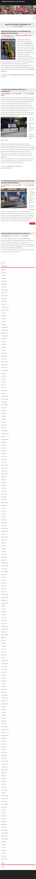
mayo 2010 (3, 747)
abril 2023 (3, 321)
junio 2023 (3, 315)
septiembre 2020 (5, 405)
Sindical (12, 37)
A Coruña (8, 37)
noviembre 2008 (4, 798)
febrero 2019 (4, 459)
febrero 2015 (4, 591)
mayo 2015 (3, 583)
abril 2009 (3, 784)
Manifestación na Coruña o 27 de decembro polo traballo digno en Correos (15, 32)
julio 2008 (3, 810)
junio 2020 (3, 413)
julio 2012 (3, 675)
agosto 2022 (4, 338)
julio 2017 (3, 508)
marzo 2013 (3, 652)
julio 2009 (3, 775)
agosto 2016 (4, 540)
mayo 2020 (3, 416)
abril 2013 (3, 649)
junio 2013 (3, 643)
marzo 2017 (3, 520)
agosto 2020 (4, 407)
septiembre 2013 (5, 634)
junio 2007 (3, 847)
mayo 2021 (3, 382)
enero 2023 (3, 324)
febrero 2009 (4, 790)
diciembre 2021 (4, 361)
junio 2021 (3, 379)
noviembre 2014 (4, 597)
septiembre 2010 (5, 735)
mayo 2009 (3, 781)
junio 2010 (3, 744)
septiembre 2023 (5, 310)
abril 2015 (3, 586)
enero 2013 (3, 657)
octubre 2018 (4, 471)
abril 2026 (3, 275)
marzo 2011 (3, 718)
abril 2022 (3, 350)
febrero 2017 (4, 522)
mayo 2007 (3, 850)
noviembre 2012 (4, 663)
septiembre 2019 (5, 439)
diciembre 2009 (4, 761)
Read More (32, 223)
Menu (18, 15)
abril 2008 (3, 818)
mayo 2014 (3, 612)
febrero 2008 (4, 824)
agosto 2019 (4, 442)
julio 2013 (3, 640)
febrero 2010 (4, 755)
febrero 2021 (4, 390)
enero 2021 (3, 393)
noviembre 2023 (4, 307)
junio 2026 (3, 272)
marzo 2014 (3, 617)
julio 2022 (3, 341)
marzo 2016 (3, 554)
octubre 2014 (4, 600)
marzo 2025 (3, 281)
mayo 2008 (3, 816)
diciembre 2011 (4, 695)
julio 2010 (3, 741)
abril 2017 (3, 517)
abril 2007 (3, 853)
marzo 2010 (3, 752)
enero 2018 (3, 497)
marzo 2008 (3, 821)
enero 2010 (3, 758)
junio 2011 (3, 709)
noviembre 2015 (4, 566)
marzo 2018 (3, 491)
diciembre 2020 (4, 396)
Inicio (14, 26)
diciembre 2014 (4, 594)
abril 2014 (3, 614)
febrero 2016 (4, 557)
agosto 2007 (4, 841)
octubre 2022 (4, 333)
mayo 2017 (3, 514)
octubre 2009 (4, 767)
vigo (17, 236)
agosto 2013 (4, 637)
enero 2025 (3, 287)
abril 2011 (3, 715)
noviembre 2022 (4, 330)
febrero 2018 (4, 494)
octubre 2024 (4, 293)
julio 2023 (3, 313)
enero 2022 (3, 359)
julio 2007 (3, 844)
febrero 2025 (4, 284)
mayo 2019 (3, 451)
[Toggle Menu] (34, 17)
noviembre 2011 (4, 698)
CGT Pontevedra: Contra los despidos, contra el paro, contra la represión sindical (17, 182)
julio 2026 (3, 270)
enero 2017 (3, 525)
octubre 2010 (4, 732)
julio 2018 (3, 479)
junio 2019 (3, 448)
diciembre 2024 (4, 290)
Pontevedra (31, 93)
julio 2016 (3, 543)
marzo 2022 (3, 353)
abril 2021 (3, 384)
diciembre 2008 (4, 795)
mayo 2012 (3, 680)
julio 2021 (3, 376)
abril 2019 (3, 453)
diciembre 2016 (4, 528)
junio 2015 (3, 580)
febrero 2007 (4, 859)
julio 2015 (3, 577)
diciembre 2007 (4, 830)
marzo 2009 (3, 787)
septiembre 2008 (5, 804)
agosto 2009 (4, 772)
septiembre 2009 (5, 770)
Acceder (3, 867)
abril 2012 (3, 683)
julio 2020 (3, 410)
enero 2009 (3, 793)
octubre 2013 (4, 632)
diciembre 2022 (4, 327)
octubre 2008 (4, 801)
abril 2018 (3, 488)
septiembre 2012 (5, 669)
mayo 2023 (3, 318)
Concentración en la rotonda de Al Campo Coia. (15, 233)
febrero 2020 (4, 425)
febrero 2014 (4, 620)
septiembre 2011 (5, 704)
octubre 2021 (4, 367)
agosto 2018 (4, 476)
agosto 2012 (4, 672)
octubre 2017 (4, 499)
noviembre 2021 (4, 364)
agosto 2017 (4, 505)
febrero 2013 (4, 655)
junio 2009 (3, 778)
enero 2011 (3, 724)
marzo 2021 (3, 387)
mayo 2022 (3, 347)
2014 (17, 26)
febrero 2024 (4, 301)
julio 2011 (3, 706)
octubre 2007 (4, 836)
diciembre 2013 (4, 626)
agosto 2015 (4, 574)
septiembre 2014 (5, 603)
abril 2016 (3, 551)
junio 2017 (3, 511)
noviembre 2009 (4, 764)
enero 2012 (3, 692)
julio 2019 (3, 445)
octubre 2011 (4, 701)
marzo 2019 (3, 456)
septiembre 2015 (5, 571)
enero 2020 (3, 428)
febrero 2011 (4, 721)
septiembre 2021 (5, 370)
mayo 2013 (3, 646)
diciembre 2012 (4, 660)
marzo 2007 (3, 856)
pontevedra (18, 93)
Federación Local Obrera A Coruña (23, 35)
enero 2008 (3, 827)
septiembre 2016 (5, 537)
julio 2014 (3, 606)
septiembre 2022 (5, 336)
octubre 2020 (4, 402)
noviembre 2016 (4, 531)
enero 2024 (3, 304)
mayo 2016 (3, 548)
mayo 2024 (3, 298)
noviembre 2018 (4, 468)
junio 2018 (3, 482)
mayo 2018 (3, 485)
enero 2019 (3, 462)
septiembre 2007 (5, 839)
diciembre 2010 (4, 726)
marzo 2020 (3, 422)
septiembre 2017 (5, 502)
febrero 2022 (4, 356)
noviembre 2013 (4, 629)
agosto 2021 (4, 373)
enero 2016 (3, 560)
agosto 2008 (4, 807)
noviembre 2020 (4, 399)
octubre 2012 (4, 666)
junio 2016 (3, 545)
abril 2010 (3, 749)
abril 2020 (3, 419)
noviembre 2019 (4, 433)
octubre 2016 (4, 534)
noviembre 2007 (4, 833)
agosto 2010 (4, 738)
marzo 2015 (3, 589)
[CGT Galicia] (18, 13)
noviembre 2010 (4, 729)
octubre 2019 (4, 436)
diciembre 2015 (4, 563)
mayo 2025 (3, 278)
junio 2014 (3, 609)
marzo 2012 (3, 686)
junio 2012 (3, 678)
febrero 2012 (4, 689)
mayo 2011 (3, 712)
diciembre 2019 (4, 430)
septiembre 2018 (5, 474)
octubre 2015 (4, 568)
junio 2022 (3, 344)
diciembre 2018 (4, 465)
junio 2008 (3, 813)
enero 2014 (3, 623)
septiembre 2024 (5, 295)
